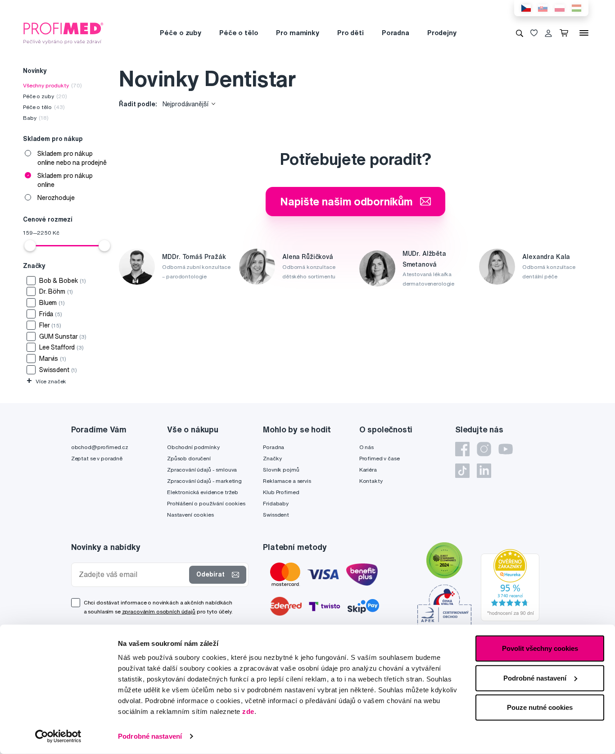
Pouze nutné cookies (540, 707)
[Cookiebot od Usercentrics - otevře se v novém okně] (58, 736)
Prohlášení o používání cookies (206, 503)
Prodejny (442, 32)
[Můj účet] (548, 33)
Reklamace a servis (287, 481)
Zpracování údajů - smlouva (202, 469)
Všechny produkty (52, 85)
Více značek (46, 381)
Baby (36, 118)
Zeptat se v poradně (96, 458)
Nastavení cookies (190, 515)
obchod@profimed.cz (99, 447)
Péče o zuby (180, 32)
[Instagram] (484, 449)
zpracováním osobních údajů (158, 611)
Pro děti (350, 32)
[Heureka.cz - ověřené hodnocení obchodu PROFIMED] (510, 584)
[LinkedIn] (484, 470)
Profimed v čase (379, 458)
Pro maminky (297, 32)
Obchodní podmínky (193, 447)
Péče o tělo (238, 32)
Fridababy (276, 503)
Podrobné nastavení (150, 736)
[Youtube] (505, 449)
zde (248, 711)
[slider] (30, 245)
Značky (272, 458)
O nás (366, 447)
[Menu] (584, 32)
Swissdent (276, 515)
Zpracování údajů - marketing (204, 481)
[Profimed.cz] (63, 32)
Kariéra (368, 469)
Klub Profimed (281, 492)
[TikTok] (462, 470)
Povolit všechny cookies (540, 648)
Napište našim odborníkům (346, 201)
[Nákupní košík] (565, 32)
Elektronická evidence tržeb (202, 492)
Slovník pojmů (281, 469)
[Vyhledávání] (519, 33)
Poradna (395, 32)
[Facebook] (462, 449)
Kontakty (371, 481)
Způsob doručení (189, 458)
